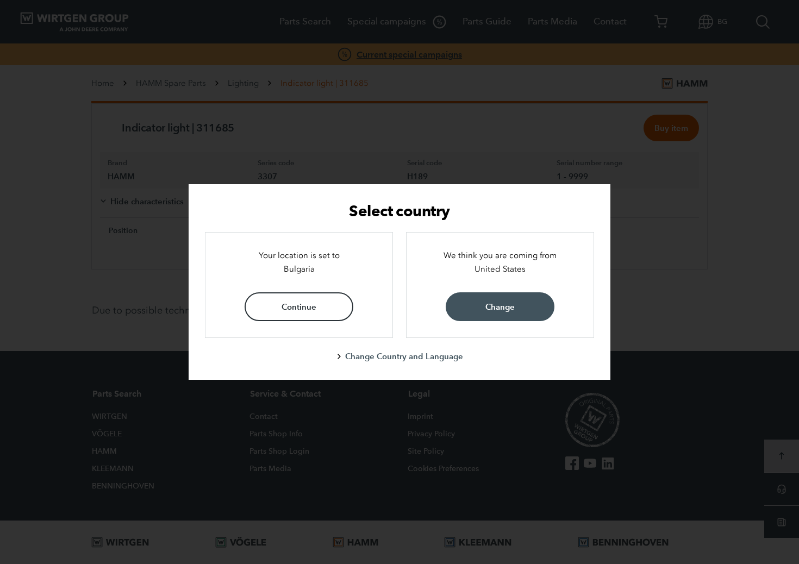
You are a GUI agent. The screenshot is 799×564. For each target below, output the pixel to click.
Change (500, 307)
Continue (299, 307)
